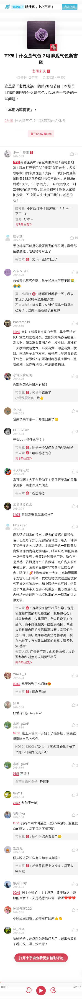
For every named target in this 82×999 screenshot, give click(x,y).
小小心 (18, 409)
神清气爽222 (22, 908)
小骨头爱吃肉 (22, 375)
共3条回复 (22, 458)
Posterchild (21, 322)
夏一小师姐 (21, 152)
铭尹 (16, 703)
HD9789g (20, 525)
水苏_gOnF (21, 724)
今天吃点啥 (21, 470)
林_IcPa (18, 929)
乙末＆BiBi (20, 271)
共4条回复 (22, 662)
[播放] (41, 990)
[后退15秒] (28, 990)
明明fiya (19, 813)
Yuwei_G (19, 674)
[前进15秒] (53, 990)
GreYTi (18, 793)
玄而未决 (39, 71)
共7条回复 (22, 224)
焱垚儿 (18, 848)
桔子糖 (18, 236)
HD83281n (21, 430)
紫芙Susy (20, 883)
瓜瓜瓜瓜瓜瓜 (22, 505)
